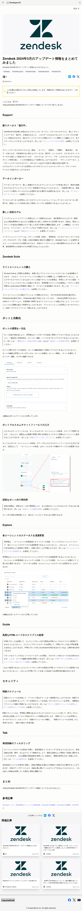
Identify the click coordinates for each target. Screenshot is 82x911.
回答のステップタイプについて (42, 437)
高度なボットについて (29, 231)
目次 (75, 8)
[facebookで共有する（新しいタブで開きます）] (74, 76)
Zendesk (7, 71)
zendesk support (18, 71)
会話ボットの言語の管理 (59, 341)
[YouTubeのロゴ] (79, 900)
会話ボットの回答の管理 (32, 509)
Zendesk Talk (57, 71)
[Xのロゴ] (74, 900)
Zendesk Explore (44, 71)
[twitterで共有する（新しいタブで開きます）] (78, 76)
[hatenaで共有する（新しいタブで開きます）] (69, 76)
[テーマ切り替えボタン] (80, 2)
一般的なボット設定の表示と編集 (29, 341)
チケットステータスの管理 (53, 141)
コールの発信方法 (19, 759)
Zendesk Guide (31, 71)
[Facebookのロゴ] (69, 900)
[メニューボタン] (3, 2)
